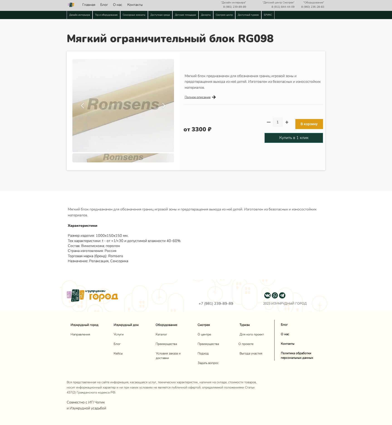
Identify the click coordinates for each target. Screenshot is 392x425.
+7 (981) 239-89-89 (216, 303)
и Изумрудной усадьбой (86, 408)
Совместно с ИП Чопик (86, 402)
